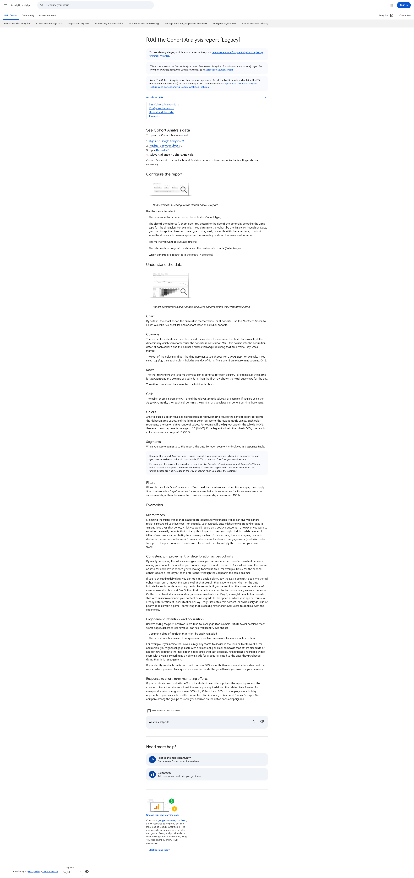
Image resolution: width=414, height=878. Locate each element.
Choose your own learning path (162, 815)
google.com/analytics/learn (172, 820)
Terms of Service (50, 871)
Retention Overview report (219, 69)
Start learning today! (159, 850)
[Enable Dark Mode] (87, 871)
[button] (6, 5)
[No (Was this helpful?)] (262, 722)
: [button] (154, 97)
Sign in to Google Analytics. (165, 141)
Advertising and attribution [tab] (108, 23)
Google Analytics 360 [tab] (224, 23)
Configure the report (161, 108)
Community (28, 15)
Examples (154, 116)
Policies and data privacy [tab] (254, 23)
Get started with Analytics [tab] (16, 23)
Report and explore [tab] (78, 23)
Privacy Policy (34, 871)
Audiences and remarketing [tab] (144, 23)
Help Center (10, 15)
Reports (161, 150)
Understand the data (161, 112)
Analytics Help (20, 5)
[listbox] (72, 872)
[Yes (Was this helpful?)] (253, 722)
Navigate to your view (163, 145)
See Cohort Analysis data (164, 104)
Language (69, 867)
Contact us (405, 15)
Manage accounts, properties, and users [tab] (186, 23)
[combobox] (100, 5)
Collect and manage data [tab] (49, 23)
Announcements (47, 15)
